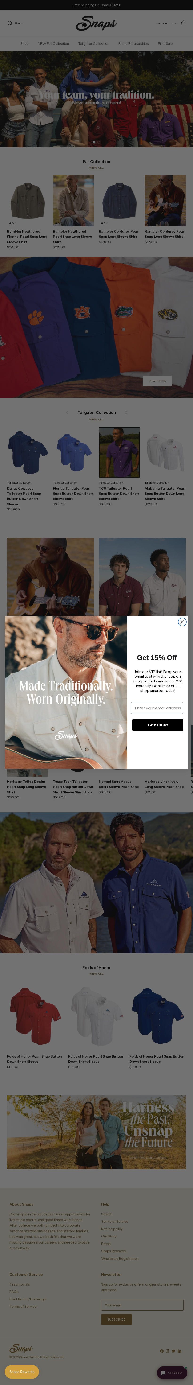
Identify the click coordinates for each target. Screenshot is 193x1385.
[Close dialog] (182, 622)
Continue (158, 725)
